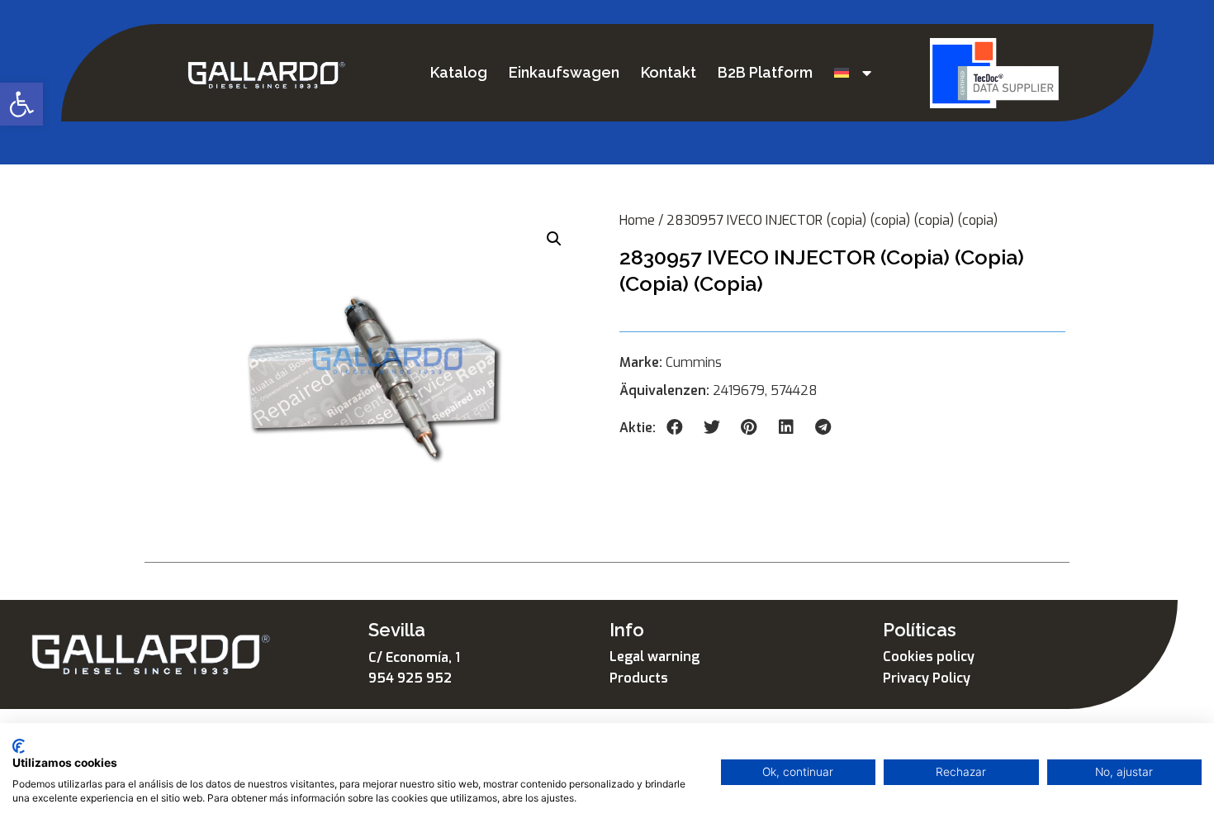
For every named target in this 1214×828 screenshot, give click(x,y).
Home (637, 220)
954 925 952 (410, 678)
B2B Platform (765, 72)
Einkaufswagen (564, 72)
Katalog (458, 72)
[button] (21, 104)
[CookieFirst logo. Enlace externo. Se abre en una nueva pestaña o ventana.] (18, 746)
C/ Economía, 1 (414, 657)
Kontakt (668, 72)
